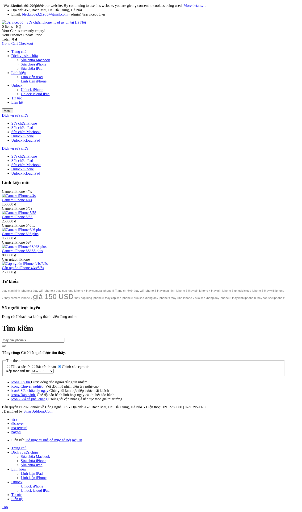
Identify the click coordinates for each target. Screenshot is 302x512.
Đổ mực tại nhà (37, 440)
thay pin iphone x (199, 290)
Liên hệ (17, 499)
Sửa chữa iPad (31, 465)
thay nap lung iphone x (70, 290)
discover (17, 424)
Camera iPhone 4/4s (17, 200)
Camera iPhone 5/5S (17, 217)
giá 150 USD (53, 296)
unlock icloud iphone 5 (248, 290)
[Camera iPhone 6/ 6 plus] (22, 230)
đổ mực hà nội (60, 440)
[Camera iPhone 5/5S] (19, 213)
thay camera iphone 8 (100, 290)
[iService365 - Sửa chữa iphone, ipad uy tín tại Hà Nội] (44, 22)
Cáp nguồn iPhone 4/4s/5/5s (23, 268)
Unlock (16, 482)
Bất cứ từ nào (46, 367)
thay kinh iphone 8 (244, 298)
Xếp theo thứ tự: (18, 371)
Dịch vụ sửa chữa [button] (15, 115)
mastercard (19, 428)
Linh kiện (18, 469)
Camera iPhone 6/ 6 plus (20, 234)
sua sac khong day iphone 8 (213, 298)
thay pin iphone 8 (222, 290)
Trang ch (120, 290)
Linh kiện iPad (32, 473)
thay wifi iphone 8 (145, 290)
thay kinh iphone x (182, 298)
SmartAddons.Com (38, 411)
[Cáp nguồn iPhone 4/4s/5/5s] (25, 264)
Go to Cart (10, 43)
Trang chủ (18, 448)
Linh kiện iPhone (33, 478)
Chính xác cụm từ (75, 367)
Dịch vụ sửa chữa (24, 452)
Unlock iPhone (32, 486)
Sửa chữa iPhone (33, 461)
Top (5, 507)
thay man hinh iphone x (17, 290)
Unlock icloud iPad (35, 490)
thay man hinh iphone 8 (172, 290)
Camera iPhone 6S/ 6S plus (22, 251)
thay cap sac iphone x (271, 298)
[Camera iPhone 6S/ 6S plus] (24, 247)
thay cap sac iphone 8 (119, 298)
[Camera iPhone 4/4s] (19, 196)
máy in (77, 440)
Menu (7, 111)
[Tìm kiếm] (4, 346)
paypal (16, 432)
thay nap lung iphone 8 (89, 298)
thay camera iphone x (18, 298)
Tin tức (16, 495)
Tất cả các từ (21, 367)
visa (14, 419)
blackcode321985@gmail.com (44, 14)
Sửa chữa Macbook (35, 457)
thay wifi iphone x (44, 290)
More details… (195, 6)
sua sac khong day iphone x (152, 298)
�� (130, 290)
